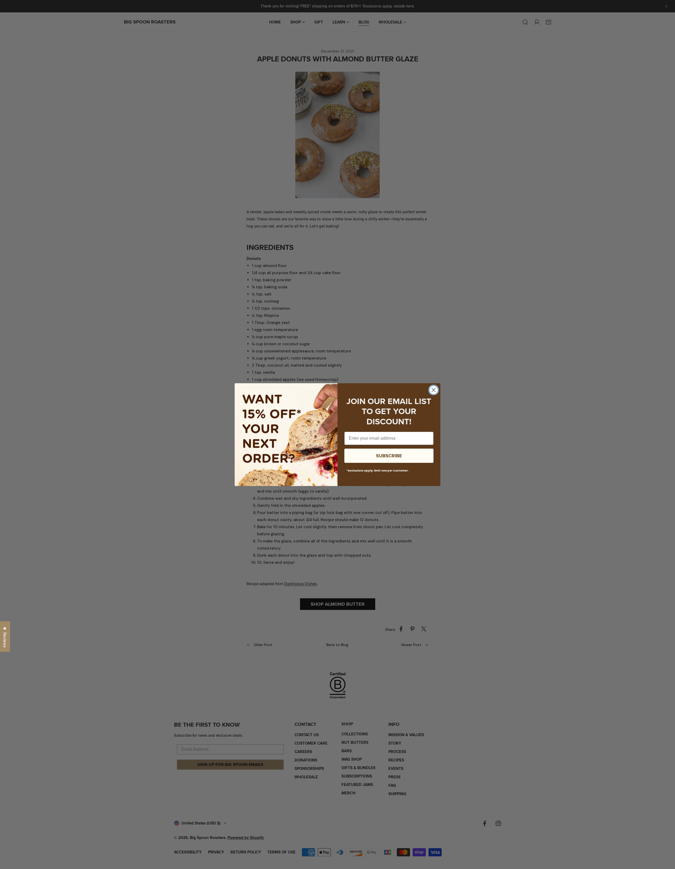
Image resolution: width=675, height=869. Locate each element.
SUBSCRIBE (389, 456)
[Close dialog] (433, 390)
